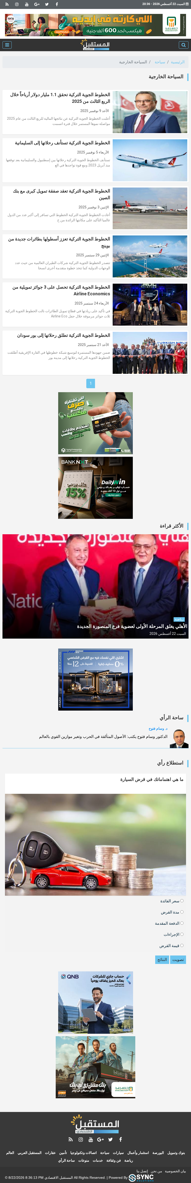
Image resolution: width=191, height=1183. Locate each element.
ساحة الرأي (66, 1160)
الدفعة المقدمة (167, 923)
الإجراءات (172, 934)
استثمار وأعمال (138, 1153)
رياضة (128, 1160)
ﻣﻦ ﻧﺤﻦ (156, 1171)
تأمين (63, 1153)
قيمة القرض (169, 945)
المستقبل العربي (30, 1153)
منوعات (83, 1160)
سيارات (118, 1153)
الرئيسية (178, 62)
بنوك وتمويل (176, 1153)
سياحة (160, 62)
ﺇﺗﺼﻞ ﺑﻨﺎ (142, 1171)
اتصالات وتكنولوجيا (83, 1153)
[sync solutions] (141, 1178)
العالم (10, 1153)
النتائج (162, 959)
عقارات (50, 1153)
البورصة (158, 1153)
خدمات (98, 1160)
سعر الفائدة (170, 900)
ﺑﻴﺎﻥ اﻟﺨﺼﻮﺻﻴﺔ (175, 1171)
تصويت (178, 959)
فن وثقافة (113, 1160)
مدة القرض (170, 912)
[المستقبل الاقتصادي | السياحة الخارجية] (95, 45)
